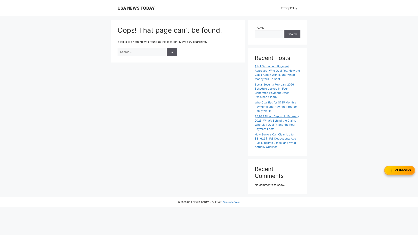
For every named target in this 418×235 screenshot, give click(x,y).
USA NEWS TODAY (136, 8)
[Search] (172, 52)
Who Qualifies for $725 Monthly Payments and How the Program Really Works (276, 106)
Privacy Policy (289, 8)
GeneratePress (231, 202)
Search (259, 28)
